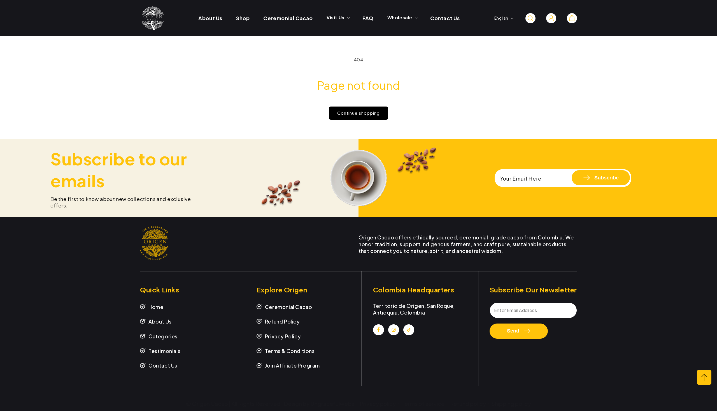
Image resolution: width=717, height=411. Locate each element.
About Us (160, 321)
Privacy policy (378, 403)
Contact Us (162, 365)
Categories (163, 336)
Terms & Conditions (290, 351)
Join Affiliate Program (292, 365)
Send (513, 331)
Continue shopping (358, 113)
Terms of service (422, 403)
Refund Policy (282, 321)
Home (155, 307)
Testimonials (164, 351)
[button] (337, 17)
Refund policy (468, 403)
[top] (704, 377)
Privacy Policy (283, 336)
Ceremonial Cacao (288, 307)
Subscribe (606, 178)
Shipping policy (511, 403)
